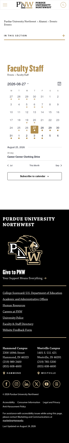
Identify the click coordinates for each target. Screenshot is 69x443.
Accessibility (9, 402)
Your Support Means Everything (22, 278)
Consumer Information (28, 402)
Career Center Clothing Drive (23, 156)
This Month (34, 165)
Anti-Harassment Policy (14, 406)
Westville (48, 373)
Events (10, 75)
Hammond (14, 373)
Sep (57, 165)
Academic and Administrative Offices (25, 299)
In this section (15, 35)
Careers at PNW (12, 311)
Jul (11, 165)
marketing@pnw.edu (13, 420)
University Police (13, 318)
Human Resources (14, 305)
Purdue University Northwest (29, 222)
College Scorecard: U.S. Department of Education (32, 293)
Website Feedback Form (17, 330)
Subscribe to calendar (32, 176)
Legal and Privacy (51, 402)
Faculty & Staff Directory (18, 324)
